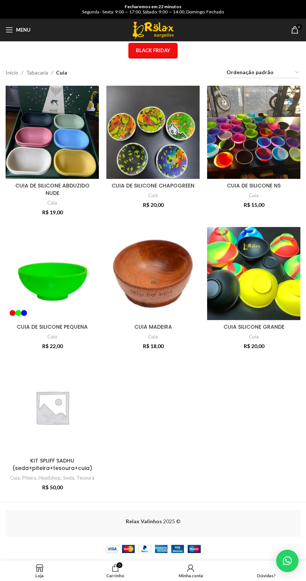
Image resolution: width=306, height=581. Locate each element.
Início (12, 72)
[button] (287, 561)
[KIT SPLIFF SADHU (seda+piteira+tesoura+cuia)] (52, 407)
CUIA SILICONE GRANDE (254, 327)
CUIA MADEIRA (153, 327)
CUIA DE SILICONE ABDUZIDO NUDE (52, 189)
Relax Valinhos (144, 521)
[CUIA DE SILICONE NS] (253, 132)
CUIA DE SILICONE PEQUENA (52, 327)
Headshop (49, 478)
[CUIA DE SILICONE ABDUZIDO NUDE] (52, 132)
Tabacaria (37, 72)
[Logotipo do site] (153, 29)
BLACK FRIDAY (153, 50)
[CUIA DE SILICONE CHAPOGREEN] (153, 132)
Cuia (52, 203)
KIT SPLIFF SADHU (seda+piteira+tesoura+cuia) (52, 464)
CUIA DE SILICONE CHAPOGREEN (153, 185)
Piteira (29, 478)
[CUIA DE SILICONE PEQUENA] (52, 273)
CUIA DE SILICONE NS (254, 185)
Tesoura (85, 478)
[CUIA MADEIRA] (153, 273)
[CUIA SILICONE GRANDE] (253, 273)
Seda (68, 478)
